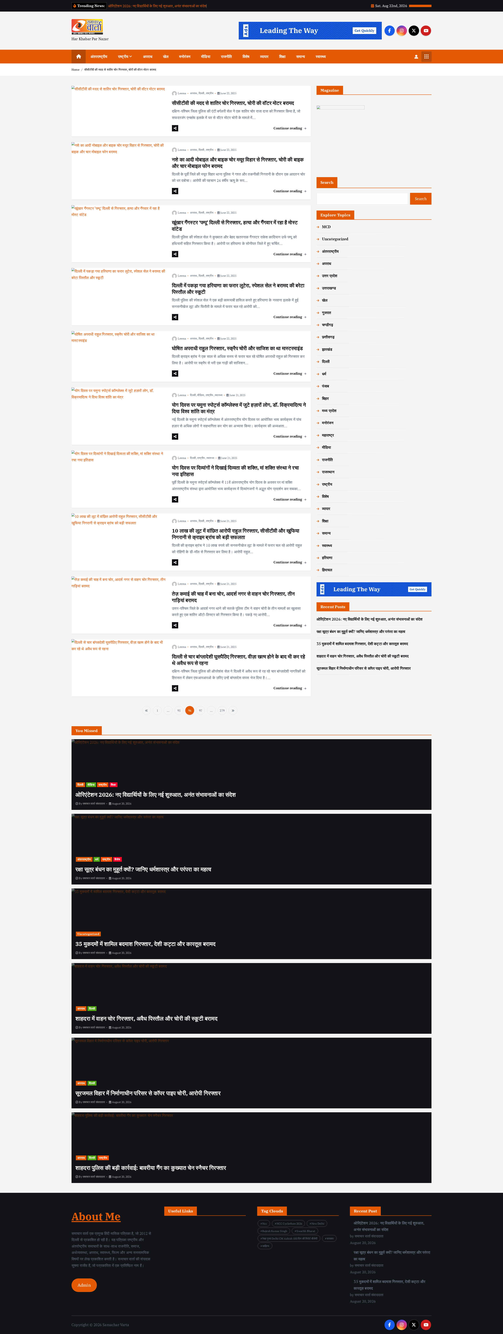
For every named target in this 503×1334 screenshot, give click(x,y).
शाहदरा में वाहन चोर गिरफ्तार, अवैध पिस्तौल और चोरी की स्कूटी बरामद (363, 656)
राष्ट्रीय (123, 56)
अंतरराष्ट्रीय (99, 56)
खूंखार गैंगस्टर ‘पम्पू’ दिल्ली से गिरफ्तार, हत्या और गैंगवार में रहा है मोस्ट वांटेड (235, 225)
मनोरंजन (185, 56)
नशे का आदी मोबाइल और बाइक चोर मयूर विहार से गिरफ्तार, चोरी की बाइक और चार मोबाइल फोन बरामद (238, 162)
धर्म (324, 373)
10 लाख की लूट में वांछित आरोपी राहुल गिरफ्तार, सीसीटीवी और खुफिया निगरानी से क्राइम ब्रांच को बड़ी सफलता (235, 533)
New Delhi (317, 1223)
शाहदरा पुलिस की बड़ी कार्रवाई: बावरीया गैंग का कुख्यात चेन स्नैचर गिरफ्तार (150, 1167)
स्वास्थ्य (321, 56)
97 (200, 710)
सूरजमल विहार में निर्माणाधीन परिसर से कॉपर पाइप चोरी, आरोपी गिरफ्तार (364, 668)
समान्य (300, 56)
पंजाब (325, 386)
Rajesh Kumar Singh (274, 1231)
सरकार (330, 1238)
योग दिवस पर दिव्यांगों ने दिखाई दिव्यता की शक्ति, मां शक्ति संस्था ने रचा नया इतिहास (235, 470)
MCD (326, 226)
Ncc (264, 1223)
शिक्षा (282, 56)
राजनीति (226, 56)
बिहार (325, 398)
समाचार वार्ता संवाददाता (94, 803)
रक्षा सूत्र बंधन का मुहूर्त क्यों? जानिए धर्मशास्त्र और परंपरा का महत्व (361, 631)
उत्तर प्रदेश (329, 275)
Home (76, 69)
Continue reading (288, 128)
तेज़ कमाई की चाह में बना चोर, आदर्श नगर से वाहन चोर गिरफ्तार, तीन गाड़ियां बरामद (233, 596)
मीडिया (205, 56)
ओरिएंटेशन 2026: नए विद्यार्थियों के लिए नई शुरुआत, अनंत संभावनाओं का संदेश (157, 6)
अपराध (147, 56)
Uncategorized (335, 238)
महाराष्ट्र (328, 435)
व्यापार (264, 56)
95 (179, 710)
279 (222, 710)
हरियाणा (327, 557)
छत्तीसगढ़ (328, 336)
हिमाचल (327, 569)
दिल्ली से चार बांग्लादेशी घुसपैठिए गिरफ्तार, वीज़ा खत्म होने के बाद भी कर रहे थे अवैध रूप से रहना (238, 659)
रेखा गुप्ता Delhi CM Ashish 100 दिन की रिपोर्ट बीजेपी (290, 1238)
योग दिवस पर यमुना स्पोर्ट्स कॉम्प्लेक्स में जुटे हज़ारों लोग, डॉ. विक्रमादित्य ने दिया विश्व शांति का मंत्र (239, 408)
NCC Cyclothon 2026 (289, 1223)
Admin (84, 1285)
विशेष (246, 56)
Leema (182, 93)
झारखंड (327, 349)
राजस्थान (328, 471)
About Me (96, 1216)
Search (327, 182)
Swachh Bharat (305, 1231)
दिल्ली (201, 93)
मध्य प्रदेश (329, 410)
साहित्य (265, 1246)
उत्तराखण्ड (329, 288)
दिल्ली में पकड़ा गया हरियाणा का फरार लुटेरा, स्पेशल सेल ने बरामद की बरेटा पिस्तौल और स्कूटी (238, 288)
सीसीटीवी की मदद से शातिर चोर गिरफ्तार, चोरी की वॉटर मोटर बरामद (120, 69)
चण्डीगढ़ (327, 324)
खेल (165, 56)
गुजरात (326, 312)
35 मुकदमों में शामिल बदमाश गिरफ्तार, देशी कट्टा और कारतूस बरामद (362, 643)
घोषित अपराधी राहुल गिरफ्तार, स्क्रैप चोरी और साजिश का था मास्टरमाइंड (237, 348)
